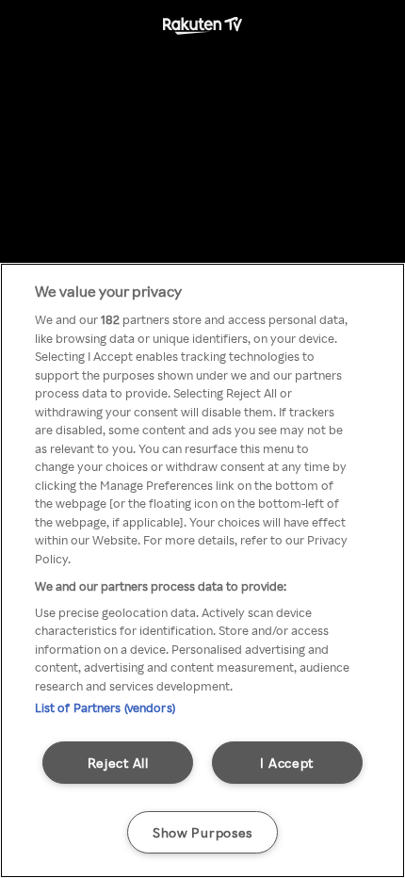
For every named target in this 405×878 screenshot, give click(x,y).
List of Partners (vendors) (105, 707)
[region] (202, 570)
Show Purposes (202, 831)
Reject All (118, 762)
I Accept (287, 762)
